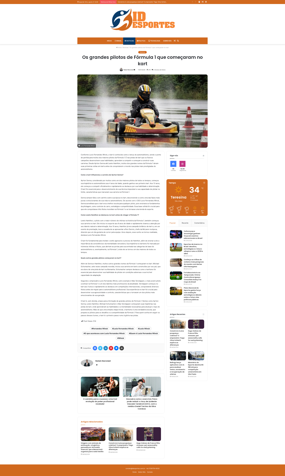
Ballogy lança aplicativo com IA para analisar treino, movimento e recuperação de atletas (177, 368)
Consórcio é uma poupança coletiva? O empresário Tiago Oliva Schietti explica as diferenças (150, 2)
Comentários (199, 223)
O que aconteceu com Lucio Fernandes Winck (105, 333)
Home (134, 472)
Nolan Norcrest (128, 70)
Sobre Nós (167, 41)
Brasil (119, 41)
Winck (121, 338)
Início (109, 41)
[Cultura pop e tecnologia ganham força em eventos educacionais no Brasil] (176, 234)
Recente (185, 223)
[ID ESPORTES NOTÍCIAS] (142, 19)
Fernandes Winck (100, 328)
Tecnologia (155, 41)
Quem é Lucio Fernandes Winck (144, 333)
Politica (141, 41)
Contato (150, 472)
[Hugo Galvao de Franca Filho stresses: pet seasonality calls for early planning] (148, 434)
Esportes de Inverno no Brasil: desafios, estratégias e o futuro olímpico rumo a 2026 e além (193, 249)
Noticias (130, 41)
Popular (173, 223)
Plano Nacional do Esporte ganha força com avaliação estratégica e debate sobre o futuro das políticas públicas (193, 294)
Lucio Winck (144, 328)
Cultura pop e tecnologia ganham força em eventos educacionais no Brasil (193, 234)
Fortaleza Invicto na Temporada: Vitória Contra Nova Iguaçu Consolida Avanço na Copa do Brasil (192, 277)
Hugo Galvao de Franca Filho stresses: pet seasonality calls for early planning (148, 445)
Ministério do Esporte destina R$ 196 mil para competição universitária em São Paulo (195, 368)
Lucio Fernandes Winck (123, 328)
